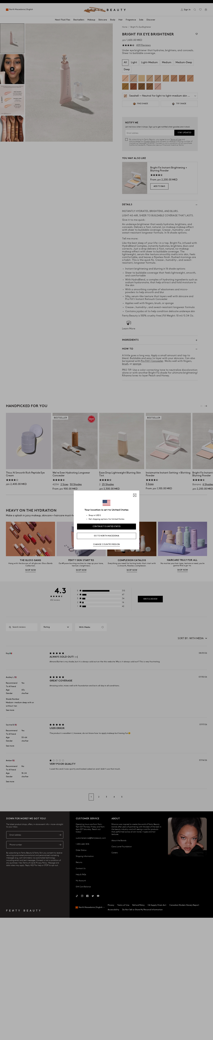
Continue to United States (107, 526)
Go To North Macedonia (106, 536)
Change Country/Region (106, 544)
